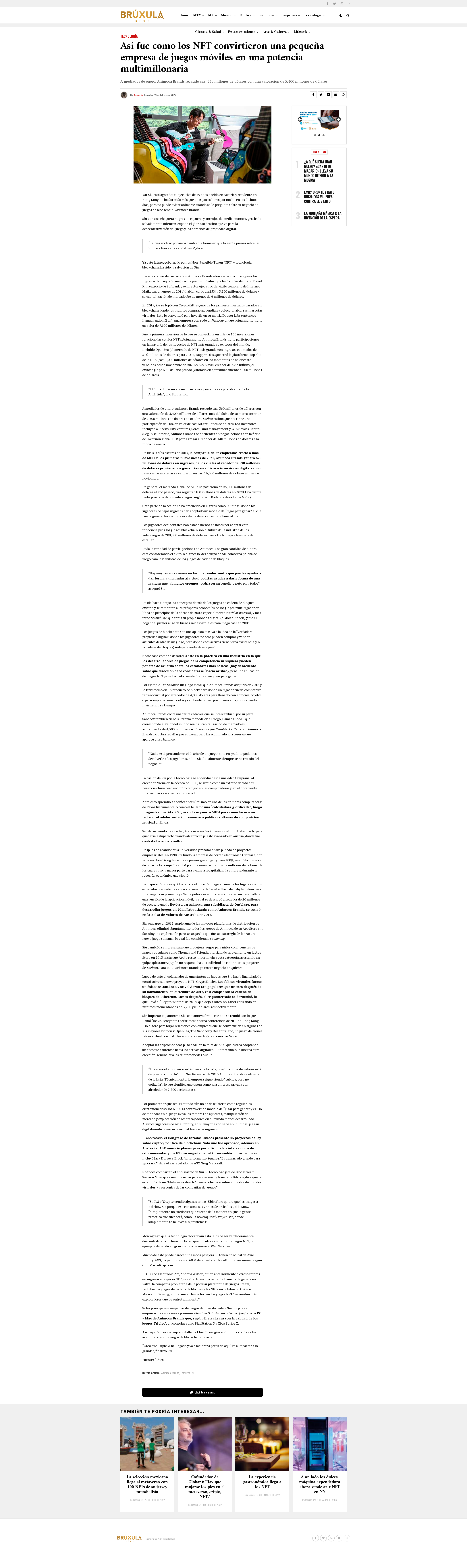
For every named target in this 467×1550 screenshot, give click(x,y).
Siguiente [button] (338, 119)
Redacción (138, 95)
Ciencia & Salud (208, 32)
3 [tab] (324, 135)
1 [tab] (315, 135)
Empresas (289, 15)
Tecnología (312, 15)
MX (211, 15)
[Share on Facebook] (313, 94)
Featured (185, 1372)
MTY (197, 15)
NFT (194, 1372)
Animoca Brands (170, 1372)
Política (245, 15)
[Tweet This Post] (321, 94)
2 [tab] (319, 135)
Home (184, 15)
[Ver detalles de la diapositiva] (319, 121)
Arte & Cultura (275, 32)
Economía (266, 15)
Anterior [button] (300, 119)
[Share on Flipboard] (328, 94)
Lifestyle (301, 32)
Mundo (226, 15)
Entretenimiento (241, 32)
